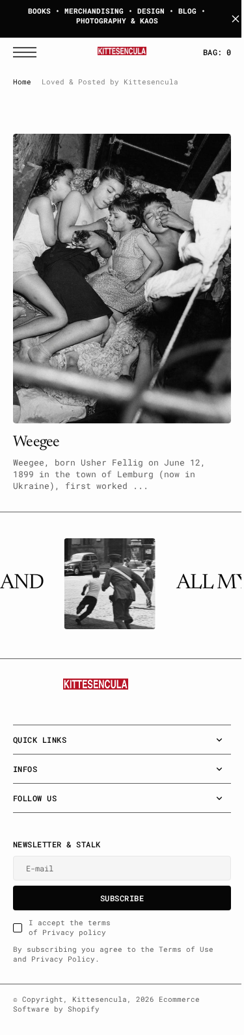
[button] (28, 52)
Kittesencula (99, 999)
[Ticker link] (106, 583)
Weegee (36, 429)
